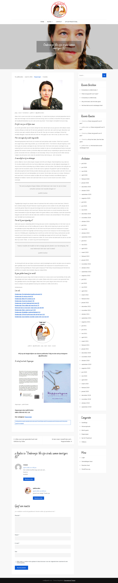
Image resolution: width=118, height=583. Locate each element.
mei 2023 (84, 244)
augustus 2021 (86, 322)
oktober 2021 (86, 314)
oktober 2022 (86, 268)
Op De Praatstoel (71, 21)
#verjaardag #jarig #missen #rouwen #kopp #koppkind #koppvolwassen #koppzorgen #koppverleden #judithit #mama (41, 422)
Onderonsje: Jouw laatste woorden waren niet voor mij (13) (32, 316)
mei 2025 (84, 210)
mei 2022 (84, 287)
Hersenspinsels (86, 426)
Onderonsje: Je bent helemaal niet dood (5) (27, 303)
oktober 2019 (86, 403)
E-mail (17, 543)
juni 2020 (84, 372)
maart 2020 (85, 383)
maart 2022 (85, 295)
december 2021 (86, 306)
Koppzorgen (37, 77)
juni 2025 (84, 206)
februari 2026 (85, 179)
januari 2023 (85, 260)
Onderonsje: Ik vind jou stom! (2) (24, 296)
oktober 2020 (86, 360)
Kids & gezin (85, 430)
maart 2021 (85, 341)
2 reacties (45, 77)
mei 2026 (84, 171)
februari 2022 (85, 298)
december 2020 (86, 353)
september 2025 (86, 194)
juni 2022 (84, 283)
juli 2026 (84, 163)
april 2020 (84, 380)
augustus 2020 (86, 368)
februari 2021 (85, 345)
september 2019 (86, 407)
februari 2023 (85, 256)
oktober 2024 (86, 221)
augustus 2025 (86, 198)
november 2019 (86, 399)
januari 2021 (85, 349)
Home (42, 21)
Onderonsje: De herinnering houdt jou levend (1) (28, 294)
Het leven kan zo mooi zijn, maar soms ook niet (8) (29, 307)
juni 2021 (84, 329)
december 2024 (86, 213)
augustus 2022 (86, 275)
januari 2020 (85, 391)
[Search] (104, 75)
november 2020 (86, 356)
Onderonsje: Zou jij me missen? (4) (24, 301)
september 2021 (86, 318)
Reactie (17, 515)
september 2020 (86, 364)
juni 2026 (84, 167)
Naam (17, 535)
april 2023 (84, 248)
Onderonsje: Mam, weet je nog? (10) (25, 310)
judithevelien (20, 77)
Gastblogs (84, 422)
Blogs (49, 21)
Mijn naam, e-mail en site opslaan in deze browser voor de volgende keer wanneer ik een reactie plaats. (42, 562)
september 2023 (86, 237)
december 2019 (86, 395)
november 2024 (86, 217)
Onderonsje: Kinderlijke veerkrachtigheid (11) (27, 312)
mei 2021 (84, 333)
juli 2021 (84, 326)
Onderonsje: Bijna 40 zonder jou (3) (25, 298)
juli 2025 (84, 202)
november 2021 (86, 310)
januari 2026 (85, 183)
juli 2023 (84, 241)
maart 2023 (85, 252)
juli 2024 (84, 225)
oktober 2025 (86, 190)
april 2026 (84, 175)
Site (16, 551)
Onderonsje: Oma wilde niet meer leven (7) (27, 305)
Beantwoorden (29, 479)
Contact (59, 21)
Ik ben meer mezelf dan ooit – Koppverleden (62, 440)
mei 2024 (84, 229)
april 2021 (84, 337)
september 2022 (86, 271)
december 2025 (86, 186)
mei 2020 (84, 376)
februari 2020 (85, 387)
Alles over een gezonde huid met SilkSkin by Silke (25, 440)
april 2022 (84, 291)
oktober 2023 (86, 233)
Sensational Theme (69, 580)
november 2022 (86, 264)
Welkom (84, 442)
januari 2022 (85, 302)
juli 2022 (84, 279)
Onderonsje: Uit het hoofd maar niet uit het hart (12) (30, 314)
